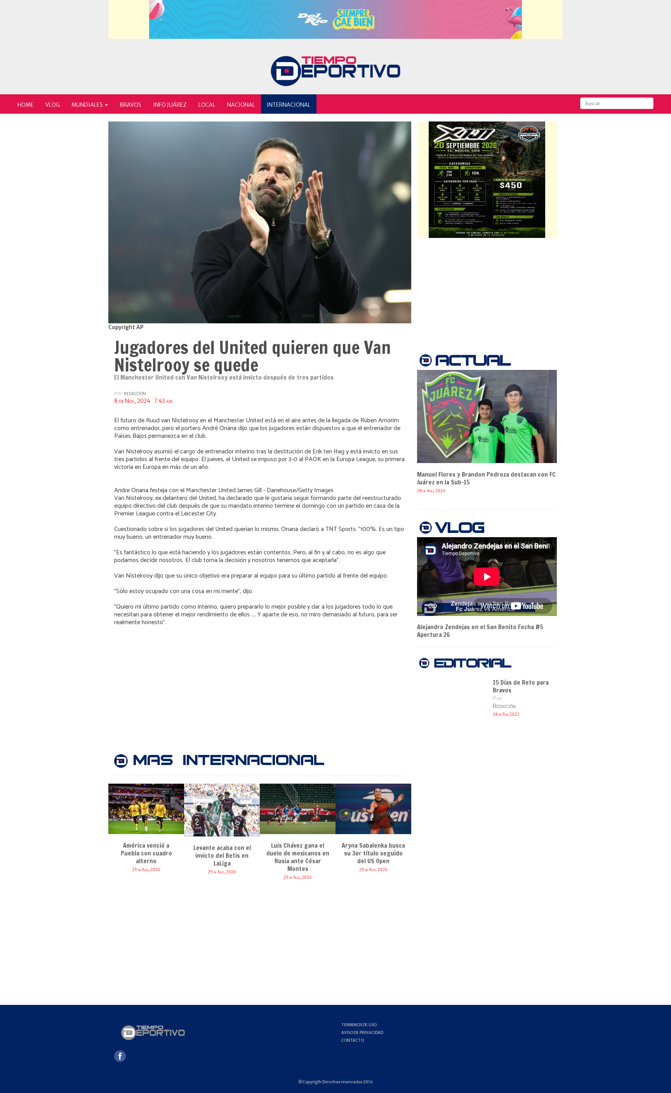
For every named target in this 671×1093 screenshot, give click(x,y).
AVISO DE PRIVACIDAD (362, 1032)
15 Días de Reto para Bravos (521, 686)
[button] (90, 104)
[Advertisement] (260, 684)
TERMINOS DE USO (359, 1024)
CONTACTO (352, 1040)
